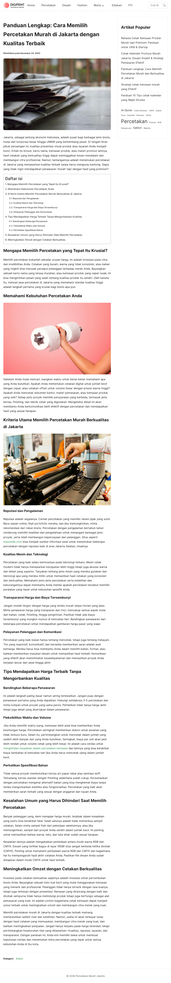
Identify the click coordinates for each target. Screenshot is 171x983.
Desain (66, 5)
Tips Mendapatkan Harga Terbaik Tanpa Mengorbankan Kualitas (45, 216)
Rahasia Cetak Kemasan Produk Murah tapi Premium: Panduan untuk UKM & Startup (141, 42)
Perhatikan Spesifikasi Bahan (28, 230)
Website (147, 128)
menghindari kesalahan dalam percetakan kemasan (35, 748)
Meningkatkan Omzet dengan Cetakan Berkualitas (36, 239)
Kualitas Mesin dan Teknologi (28, 203)
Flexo (123, 115)
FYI (130, 5)
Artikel (19, 958)
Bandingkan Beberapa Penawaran (30, 221)
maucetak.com (12, 541)
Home (31, 5)
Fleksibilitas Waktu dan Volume (29, 225)
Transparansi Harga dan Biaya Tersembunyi (35, 207)
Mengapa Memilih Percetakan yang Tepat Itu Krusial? (38, 184)
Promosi (152, 122)
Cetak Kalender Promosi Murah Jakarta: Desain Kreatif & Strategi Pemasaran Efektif (142, 58)
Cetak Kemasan (140, 111)
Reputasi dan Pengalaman (26, 198)
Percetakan (48, 5)
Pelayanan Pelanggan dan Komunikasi (33, 212)
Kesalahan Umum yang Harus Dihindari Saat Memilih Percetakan (45, 234)
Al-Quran (126, 110)
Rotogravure (126, 128)
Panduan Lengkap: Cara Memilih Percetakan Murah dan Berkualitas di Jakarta (142, 73)
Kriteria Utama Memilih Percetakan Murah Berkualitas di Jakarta (45, 193)
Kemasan (140, 115)
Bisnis (97, 5)
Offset (148, 115)
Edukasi (117, 5)
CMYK (151, 111)
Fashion (82, 5)
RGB (159, 122)
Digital (158, 111)
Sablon (137, 127)
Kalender (131, 115)
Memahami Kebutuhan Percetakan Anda (31, 189)
